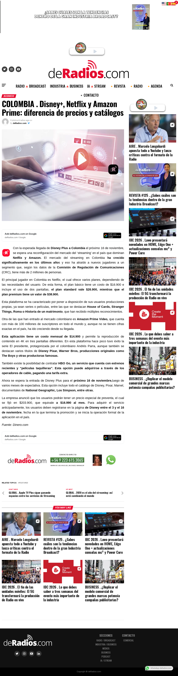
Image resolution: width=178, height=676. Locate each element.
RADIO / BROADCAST (106, 640)
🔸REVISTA (117, 86)
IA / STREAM (106, 660)
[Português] (168, 3)
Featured (23, 483)
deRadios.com (20, 123)
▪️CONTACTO (89, 95)
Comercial (128, 640)
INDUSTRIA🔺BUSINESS (66, 86)
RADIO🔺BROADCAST (31, 86)
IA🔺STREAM (96, 86)
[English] (164, 3)
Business (106, 652)
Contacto (128, 635)
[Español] (173, 3)
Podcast (106, 656)
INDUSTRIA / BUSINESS (106, 644)
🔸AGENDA (154, 86)
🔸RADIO (136, 86)
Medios (105, 648)
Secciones (106, 635)
